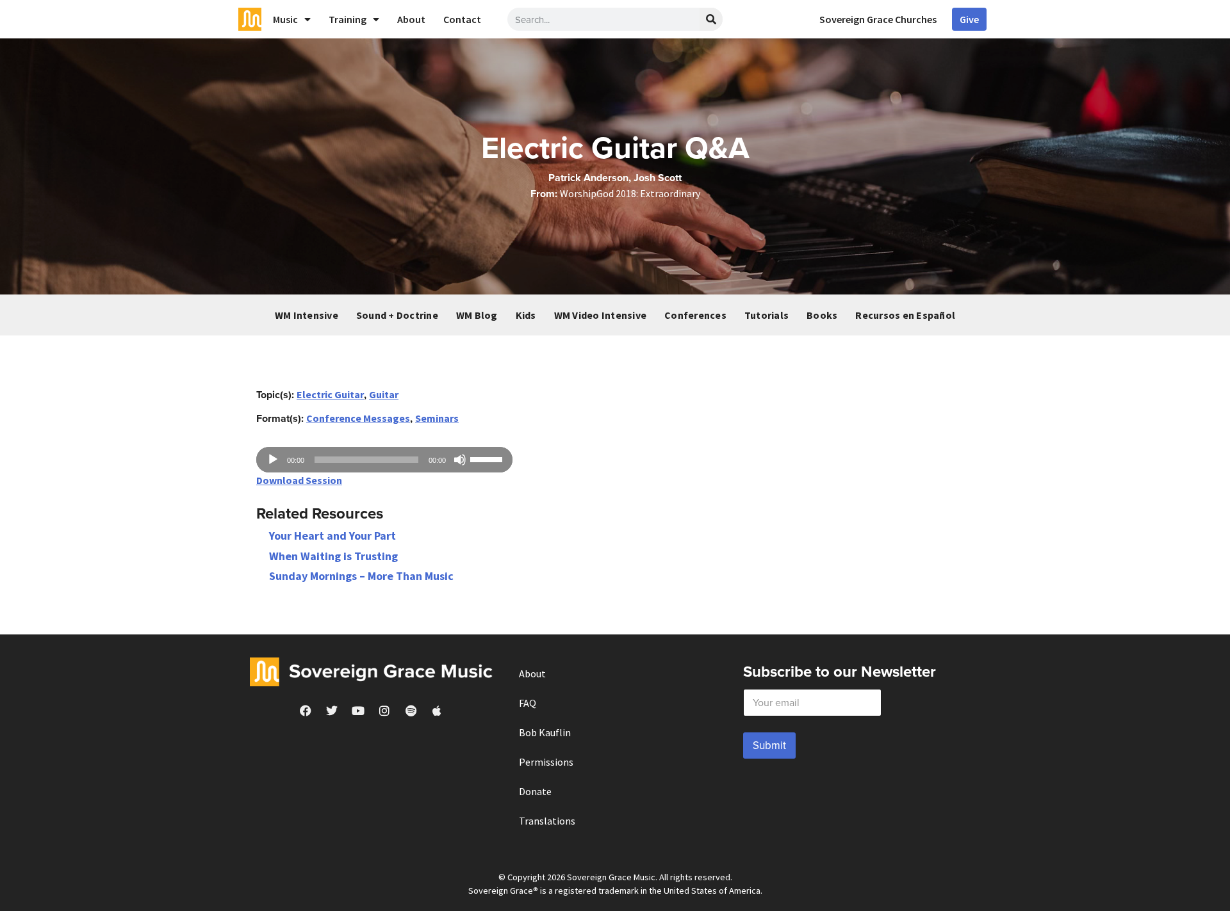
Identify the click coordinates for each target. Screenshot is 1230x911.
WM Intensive (306, 315)
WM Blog (477, 315)
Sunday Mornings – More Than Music (361, 575)
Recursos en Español (905, 315)
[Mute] (460, 459)
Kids (526, 315)
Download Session (299, 480)
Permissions (546, 761)
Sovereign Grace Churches (878, 19)
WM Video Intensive (600, 315)
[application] (384, 459)
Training (347, 19)
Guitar (383, 394)
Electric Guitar (330, 394)
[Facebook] (305, 710)
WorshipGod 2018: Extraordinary (630, 193)
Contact (462, 19)
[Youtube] (358, 710)
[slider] (488, 458)
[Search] (711, 19)
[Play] (272, 459)
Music (285, 19)
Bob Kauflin (545, 732)
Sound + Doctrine (397, 315)
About (411, 19)
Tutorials (766, 315)
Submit (769, 745)
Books (822, 315)
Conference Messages (358, 418)
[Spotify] (410, 710)
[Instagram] (384, 710)
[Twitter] (331, 710)
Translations (547, 820)
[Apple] (436, 710)
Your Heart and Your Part (332, 535)
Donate (535, 791)
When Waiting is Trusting (333, 556)
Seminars (437, 418)
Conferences (695, 315)
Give (969, 19)
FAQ (527, 703)
